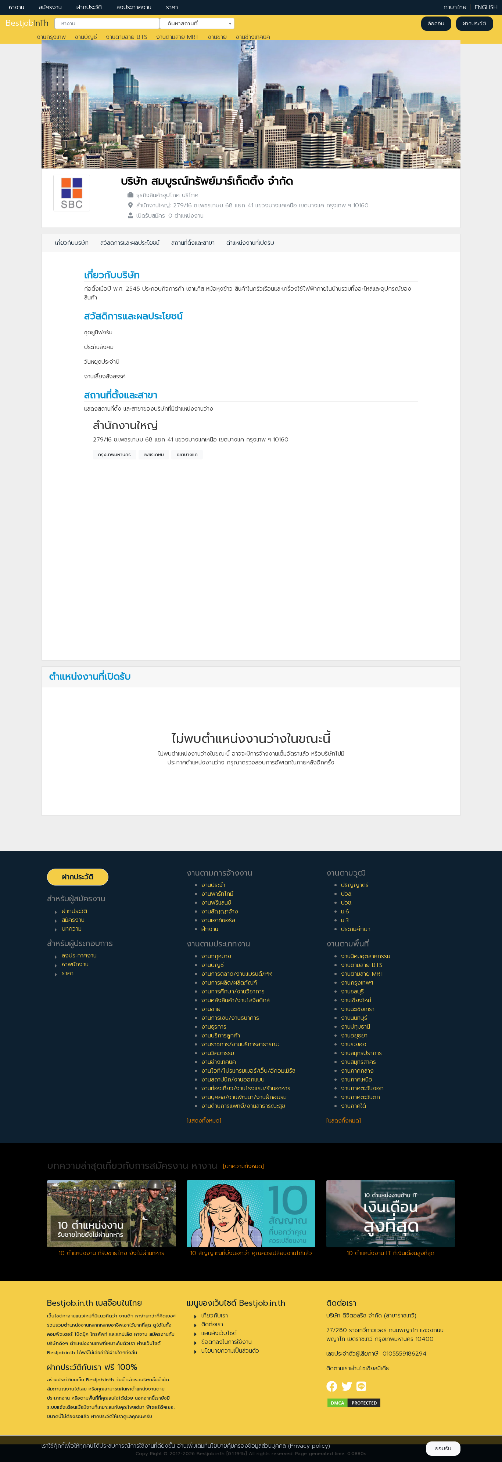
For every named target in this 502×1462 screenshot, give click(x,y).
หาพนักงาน (75, 964)
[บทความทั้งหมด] (243, 1166)
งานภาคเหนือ (356, 1079)
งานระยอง (353, 1044)
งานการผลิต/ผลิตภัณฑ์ (229, 982)
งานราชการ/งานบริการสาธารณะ (240, 1044)
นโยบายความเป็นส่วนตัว (230, 1350)
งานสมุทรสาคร (358, 1062)
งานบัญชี (86, 37)
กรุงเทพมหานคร (114, 454)
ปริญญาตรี (355, 885)
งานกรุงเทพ (51, 37)
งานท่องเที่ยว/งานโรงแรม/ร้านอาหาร (245, 1088)
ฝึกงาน (209, 929)
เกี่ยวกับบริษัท (72, 243)
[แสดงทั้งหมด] (204, 1120)
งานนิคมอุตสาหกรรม (365, 956)
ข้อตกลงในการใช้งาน (226, 1342)
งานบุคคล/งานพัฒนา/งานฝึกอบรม (244, 1097)
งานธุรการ (213, 1026)
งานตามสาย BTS (126, 37)
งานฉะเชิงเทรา (357, 1009)
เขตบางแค (187, 454)
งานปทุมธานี (355, 1026)
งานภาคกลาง (357, 1070)
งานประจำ (213, 885)
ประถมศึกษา (355, 929)
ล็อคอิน (436, 24)
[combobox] (107, 23)
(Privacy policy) (309, 1445)
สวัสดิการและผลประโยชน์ (129, 243)
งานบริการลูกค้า (220, 1035)
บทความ (72, 928)
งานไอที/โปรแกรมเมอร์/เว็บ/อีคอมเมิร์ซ (248, 1070)
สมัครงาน (50, 7)
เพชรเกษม (154, 454)
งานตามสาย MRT (177, 37)
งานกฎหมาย (216, 956)
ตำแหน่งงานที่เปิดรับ (250, 243)
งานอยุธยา (354, 1035)
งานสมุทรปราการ (361, 1053)
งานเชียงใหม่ (356, 1000)
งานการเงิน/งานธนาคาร (230, 1018)
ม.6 (345, 911)
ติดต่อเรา (212, 1324)
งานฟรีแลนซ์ (216, 902)
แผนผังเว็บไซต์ (219, 1333)
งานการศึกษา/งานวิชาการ (233, 991)
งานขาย (217, 37)
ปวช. (346, 902)
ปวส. (346, 894)
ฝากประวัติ (89, 7)
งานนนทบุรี (354, 1018)
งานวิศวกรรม (217, 1053)
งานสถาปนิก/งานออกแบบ (233, 1079)
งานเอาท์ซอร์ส (218, 920)
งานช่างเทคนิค (253, 37)
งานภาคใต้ (353, 1106)
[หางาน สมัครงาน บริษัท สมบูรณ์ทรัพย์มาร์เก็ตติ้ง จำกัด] (71, 193)
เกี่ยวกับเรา (214, 1315)
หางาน (16, 7)
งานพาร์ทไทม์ (217, 894)
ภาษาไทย (455, 7)
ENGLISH (486, 7)
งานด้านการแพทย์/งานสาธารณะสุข (243, 1106)
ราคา (172, 7)
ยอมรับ (443, 1448)
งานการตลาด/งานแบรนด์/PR (236, 974)
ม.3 (345, 920)
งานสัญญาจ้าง (219, 911)
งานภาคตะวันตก (360, 1097)
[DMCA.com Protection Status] (353, 1402)
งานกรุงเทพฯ (357, 982)
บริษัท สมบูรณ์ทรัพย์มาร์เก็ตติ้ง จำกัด (207, 181)
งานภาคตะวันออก (362, 1088)
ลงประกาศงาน (133, 7)
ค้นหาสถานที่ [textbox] (193, 23)
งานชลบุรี (352, 991)
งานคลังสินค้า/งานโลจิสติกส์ (235, 1000)
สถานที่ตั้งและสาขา (193, 243)
